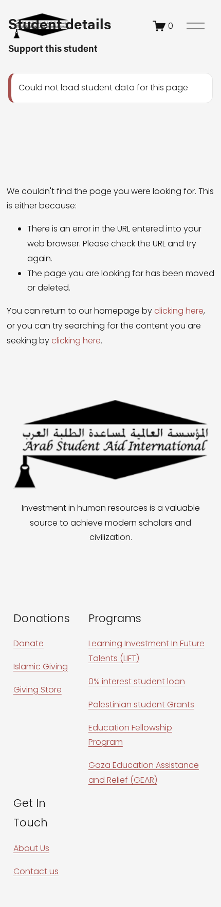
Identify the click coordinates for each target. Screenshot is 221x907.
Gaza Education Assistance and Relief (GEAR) (143, 772)
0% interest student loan (136, 681)
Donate (28, 643)
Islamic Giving (40, 666)
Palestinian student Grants (141, 704)
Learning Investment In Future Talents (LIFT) (146, 651)
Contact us (36, 871)
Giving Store (37, 690)
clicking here (179, 311)
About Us (31, 848)
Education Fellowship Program (130, 735)
